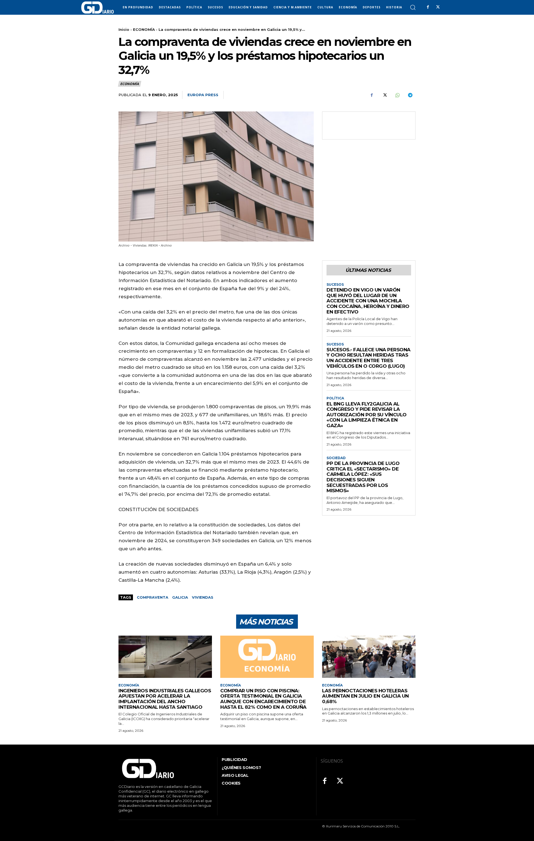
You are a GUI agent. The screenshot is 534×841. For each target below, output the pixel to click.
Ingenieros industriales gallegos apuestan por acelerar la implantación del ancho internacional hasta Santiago (164, 699)
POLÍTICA (335, 398)
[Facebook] (428, 7)
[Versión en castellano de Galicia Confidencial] (97, 7)
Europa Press (202, 95)
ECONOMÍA (144, 29)
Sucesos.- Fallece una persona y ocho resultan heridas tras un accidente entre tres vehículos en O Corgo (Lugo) (369, 358)
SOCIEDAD (336, 458)
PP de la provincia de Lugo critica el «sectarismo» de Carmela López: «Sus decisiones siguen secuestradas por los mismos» (363, 477)
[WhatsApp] (397, 95)
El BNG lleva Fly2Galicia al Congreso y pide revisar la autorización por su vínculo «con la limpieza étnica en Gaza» (367, 414)
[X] (438, 7)
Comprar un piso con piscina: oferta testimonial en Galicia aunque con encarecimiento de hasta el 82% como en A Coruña (263, 699)
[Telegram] (410, 95)
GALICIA (180, 597)
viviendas (202, 597)
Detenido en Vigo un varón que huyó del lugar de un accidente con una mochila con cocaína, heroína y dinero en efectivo (368, 300)
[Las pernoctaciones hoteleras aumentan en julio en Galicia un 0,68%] (369, 657)
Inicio (123, 29)
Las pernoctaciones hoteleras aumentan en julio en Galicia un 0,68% (365, 696)
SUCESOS (335, 285)
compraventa (152, 597)
